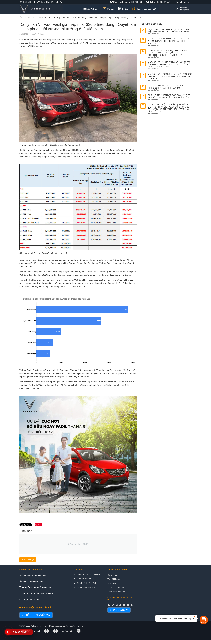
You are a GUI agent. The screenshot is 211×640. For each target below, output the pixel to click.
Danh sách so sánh (116, 591)
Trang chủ (20, 17)
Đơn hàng (111, 583)
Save (39, 525)
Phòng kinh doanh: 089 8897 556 (128, 2)
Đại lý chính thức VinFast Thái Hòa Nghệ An (42, 2)
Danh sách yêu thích (116, 587)
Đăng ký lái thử (182, 2)
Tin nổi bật (29, 17)
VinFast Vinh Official (74, 626)
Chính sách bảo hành (86, 583)
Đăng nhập (112, 575)
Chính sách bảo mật (85, 587)
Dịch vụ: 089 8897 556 (159, 2)
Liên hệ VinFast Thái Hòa (88, 574)
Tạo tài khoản (113, 579)
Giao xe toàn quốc (85, 579)
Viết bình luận (28, 559)
